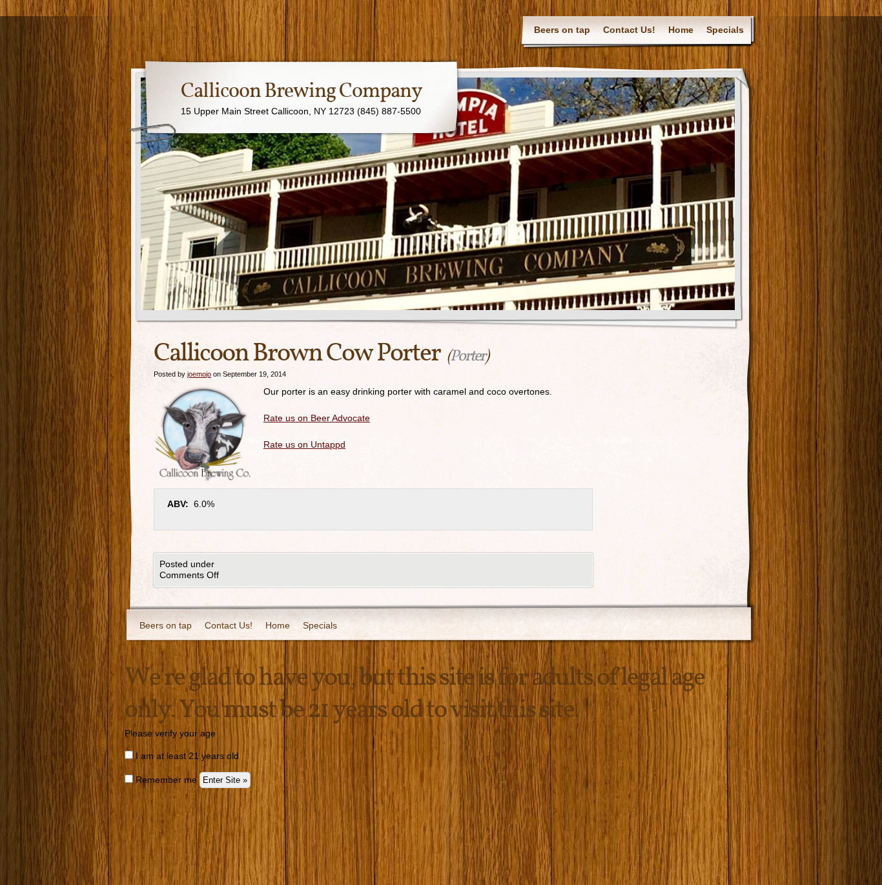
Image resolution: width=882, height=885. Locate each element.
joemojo (199, 374)
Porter (467, 357)
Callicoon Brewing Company (301, 92)
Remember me (165, 780)
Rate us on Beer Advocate (316, 418)
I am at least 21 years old (186, 756)
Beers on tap (562, 30)
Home (680, 30)
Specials (725, 30)
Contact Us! (629, 30)
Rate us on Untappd (304, 444)
